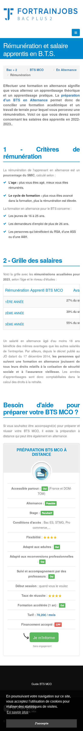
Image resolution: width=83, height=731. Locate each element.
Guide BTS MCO (41, 684)
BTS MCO (37, 70)
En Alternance (66, 70)
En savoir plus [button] (17, 712)
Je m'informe (44, 637)
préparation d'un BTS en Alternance (41, 97)
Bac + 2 (11, 70)
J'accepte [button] (42, 723)
